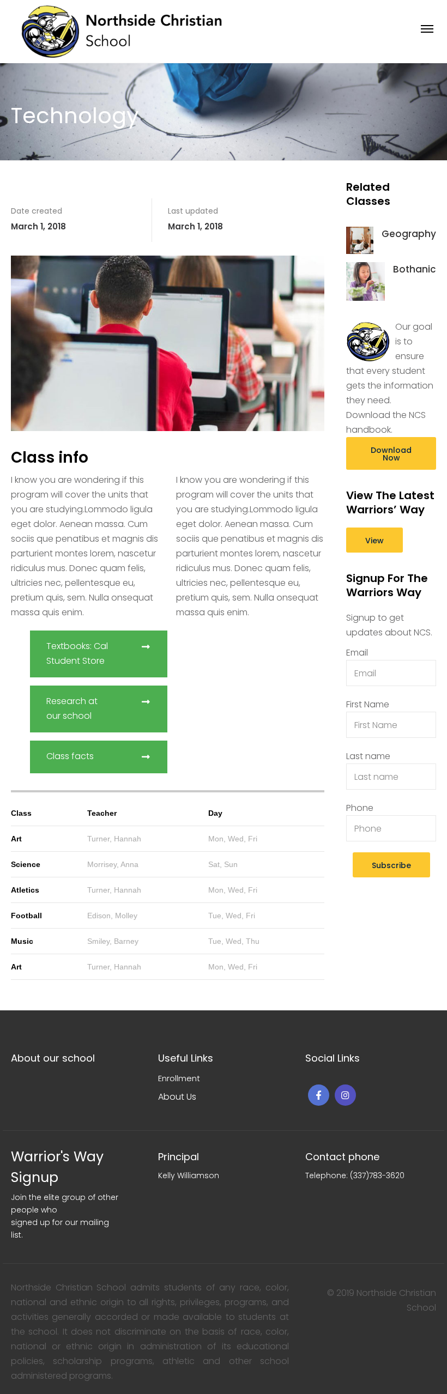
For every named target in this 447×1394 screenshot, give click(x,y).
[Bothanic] (365, 280)
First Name (367, 704)
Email (357, 652)
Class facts (70, 756)
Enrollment (179, 1078)
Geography (409, 233)
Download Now (391, 454)
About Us (177, 1096)
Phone (359, 808)
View (374, 540)
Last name (368, 756)
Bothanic (414, 269)
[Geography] (359, 239)
